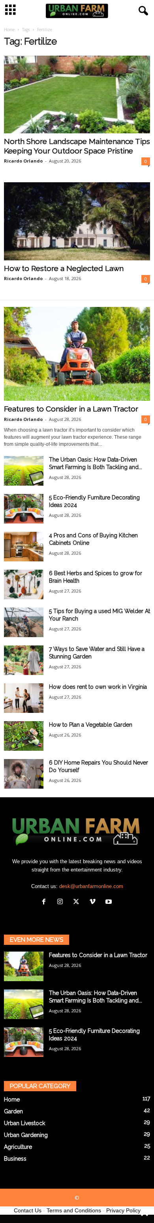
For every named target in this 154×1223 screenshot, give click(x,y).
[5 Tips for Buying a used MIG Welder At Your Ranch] (23, 622)
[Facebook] (46, 902)
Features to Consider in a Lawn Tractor (71, 408)
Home (9, 29)
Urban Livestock (24, 1123)
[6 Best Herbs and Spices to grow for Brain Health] (23, 584)
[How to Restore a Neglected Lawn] (77, 221)
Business (15, 1159)
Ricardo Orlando (23, 161)
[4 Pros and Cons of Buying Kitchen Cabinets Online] (23, 546)
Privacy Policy (123, 1210)
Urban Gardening (26, 1135)
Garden (13, 1111)
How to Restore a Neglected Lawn (64, 268)
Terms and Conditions (74, 1210)
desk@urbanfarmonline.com (91, 886)
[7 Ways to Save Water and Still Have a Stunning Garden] (23, 660)
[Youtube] (109, 902)
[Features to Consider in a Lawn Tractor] (77, 354)
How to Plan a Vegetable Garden (90, 725)
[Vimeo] (94, 902)
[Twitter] (78, 902)
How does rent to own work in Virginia (98, 687)
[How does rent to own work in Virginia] (23, 698)
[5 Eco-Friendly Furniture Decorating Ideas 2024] (23, 509)
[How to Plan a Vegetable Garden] (23, 736)
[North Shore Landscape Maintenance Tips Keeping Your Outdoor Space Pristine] (77, 94)
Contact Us (27, 1210)
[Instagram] (62, 902)
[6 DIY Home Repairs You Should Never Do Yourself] (23, 774)
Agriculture (18, 1147)
